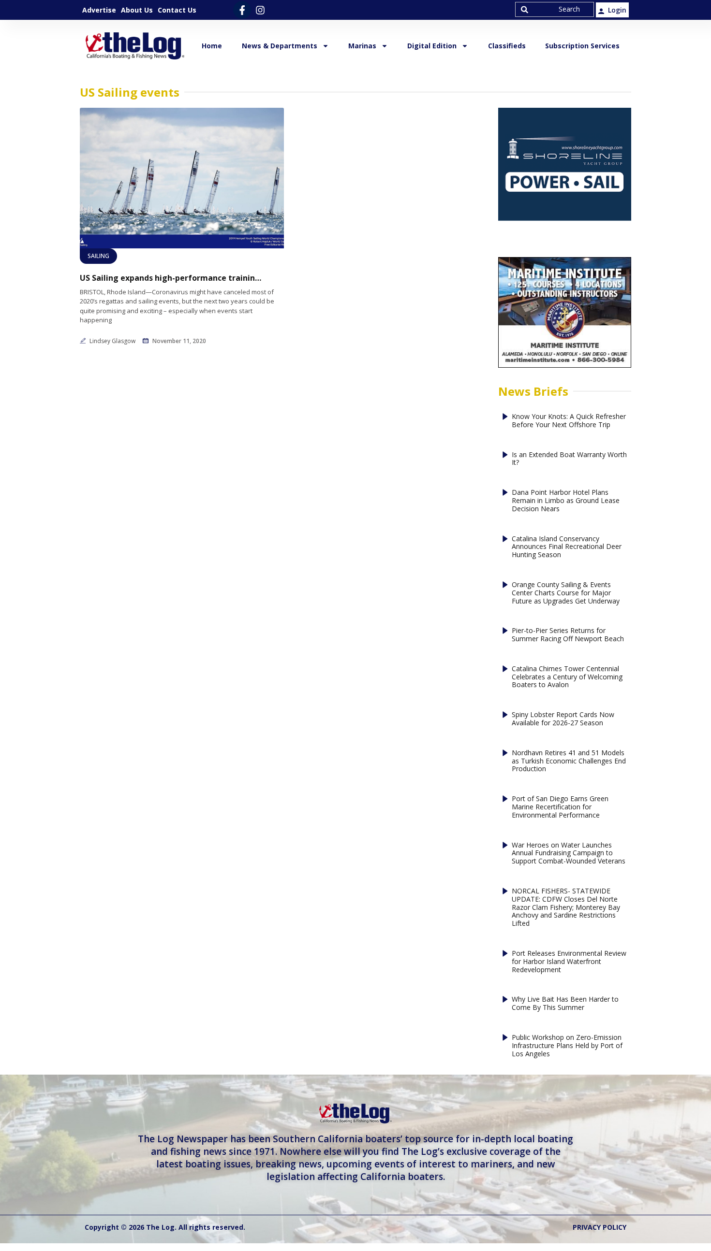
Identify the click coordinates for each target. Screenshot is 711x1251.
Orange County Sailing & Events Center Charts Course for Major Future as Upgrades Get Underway (566, 593)
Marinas (362, 45)
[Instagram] (260, 10)
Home (212, 45)
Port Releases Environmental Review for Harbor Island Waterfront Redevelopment (569, 961)
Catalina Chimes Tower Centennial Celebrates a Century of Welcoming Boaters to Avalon (567, 677)
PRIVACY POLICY (599, 1227)
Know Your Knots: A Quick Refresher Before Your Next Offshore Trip (569, 421)
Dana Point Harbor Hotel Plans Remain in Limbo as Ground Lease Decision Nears (566, 501)
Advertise (99, 9)
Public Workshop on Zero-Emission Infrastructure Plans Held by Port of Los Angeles (567, 1046)
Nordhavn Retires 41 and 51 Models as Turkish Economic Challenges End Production (569, 761)
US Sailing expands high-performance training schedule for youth (172, 278)
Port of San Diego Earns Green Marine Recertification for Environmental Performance (560, 807)
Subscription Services (582, 45)
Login (617, 9)
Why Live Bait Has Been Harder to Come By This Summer (565, 1003)
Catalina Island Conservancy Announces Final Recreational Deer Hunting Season (567, 547)
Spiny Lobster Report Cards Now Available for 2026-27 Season (563, 719)
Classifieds (507, 45)
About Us (137, 9)
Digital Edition (432, 45)
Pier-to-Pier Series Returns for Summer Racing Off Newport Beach (568, 635)
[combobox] (554, 9)
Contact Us (177, 9)
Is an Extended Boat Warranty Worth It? (569, 459)
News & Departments (279, 45)
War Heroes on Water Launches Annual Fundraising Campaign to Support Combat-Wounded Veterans (568, 853)
